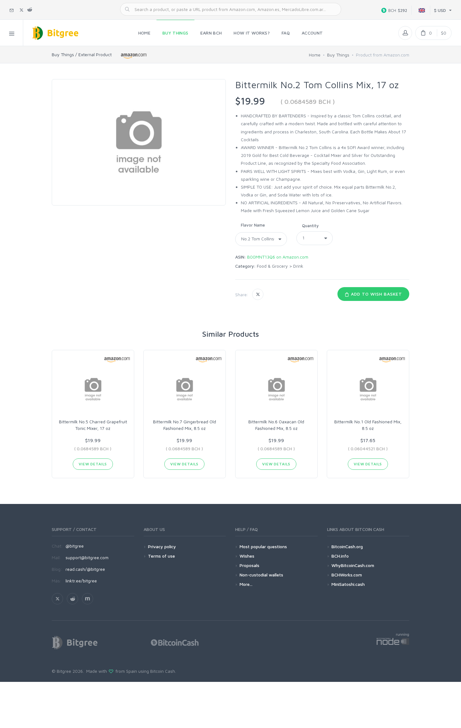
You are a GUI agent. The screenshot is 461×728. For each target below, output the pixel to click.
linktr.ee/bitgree (81, 580)
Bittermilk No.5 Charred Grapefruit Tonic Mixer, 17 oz (93, 425)
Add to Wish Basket (375, 294)
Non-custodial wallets (261, 574)
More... (246, 584)
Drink (298, 266)
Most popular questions (263, 546)
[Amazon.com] (134, 55)
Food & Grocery (272, 266)
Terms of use (161, 556)
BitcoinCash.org (347, 546)
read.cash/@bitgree (85, 569)
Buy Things (338, 54)
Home (315, 54)
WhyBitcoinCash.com (352, 565)
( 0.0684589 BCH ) (307, 101)
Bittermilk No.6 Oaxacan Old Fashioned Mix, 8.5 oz (276, 425)
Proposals (249, 565)
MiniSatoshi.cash (348, 584)
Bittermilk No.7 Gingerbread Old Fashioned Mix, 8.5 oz (184, 425)
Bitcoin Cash (162, 671)
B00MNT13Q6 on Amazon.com (277, 257)
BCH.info (340, 556)
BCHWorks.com (346, 574)
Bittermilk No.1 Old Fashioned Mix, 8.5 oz (367, 425)
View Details (93, 464)
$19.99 (250, 100)
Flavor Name (253, 225)
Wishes (247, 556)
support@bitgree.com (87, 557)
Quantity (310, 225)
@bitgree (75, 546)
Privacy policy (162, 546)
